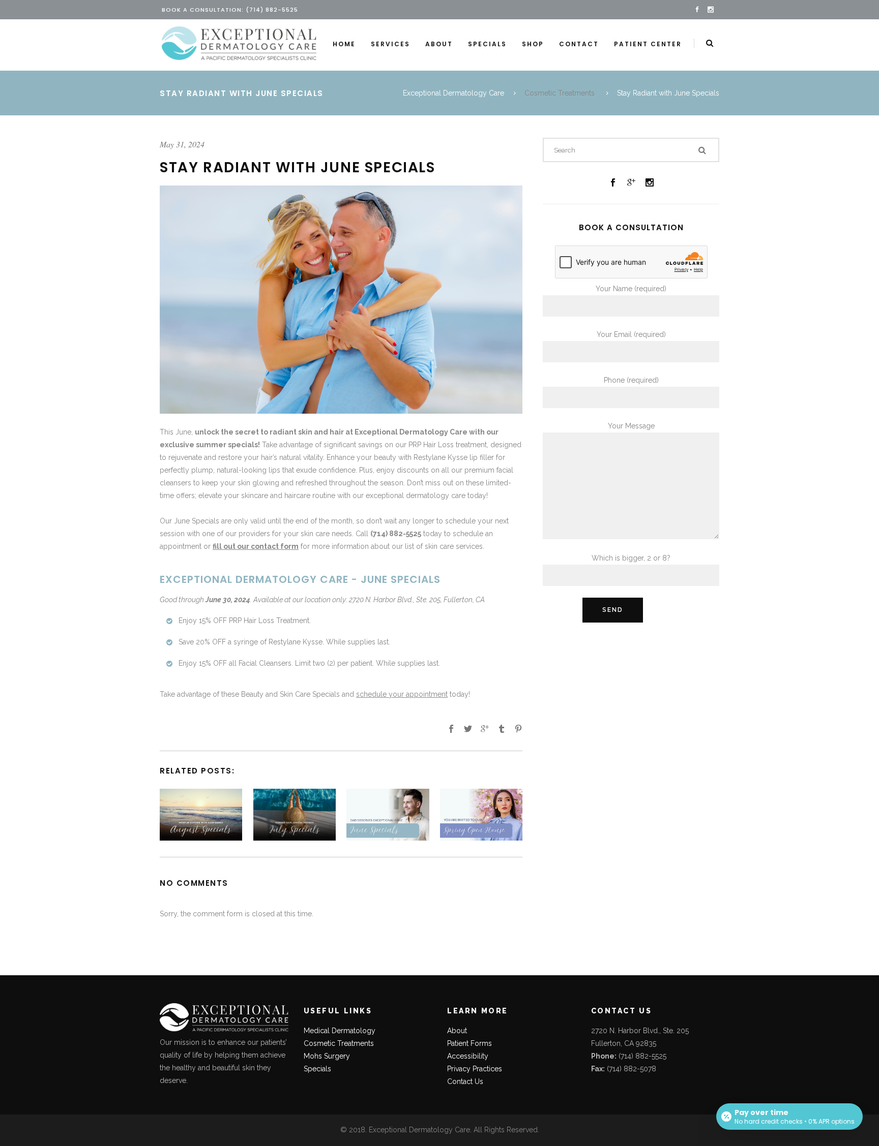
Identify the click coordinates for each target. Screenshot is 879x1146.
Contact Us (465, 1081)
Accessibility (467, 1056)
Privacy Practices (474, 1069)
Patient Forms (469, 1043)
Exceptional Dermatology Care (453, 93)
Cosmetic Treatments (559, 93)
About (457, 1031)
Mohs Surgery (327, 1056)
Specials (317, 1069)
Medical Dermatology (339, 1031)
